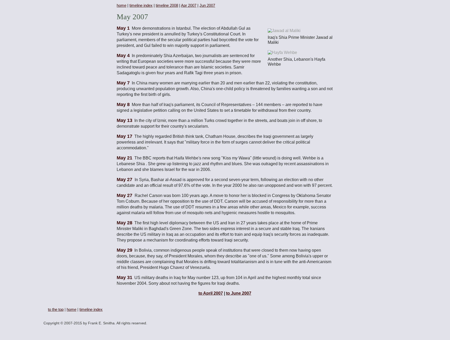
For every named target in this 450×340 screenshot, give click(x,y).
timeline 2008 (167, 5)
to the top (56, 309)
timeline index (141, 5)
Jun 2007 (207, 5)
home (121, 5)
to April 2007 (210, 293)
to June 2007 (238, 293)
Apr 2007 (188, 5)
